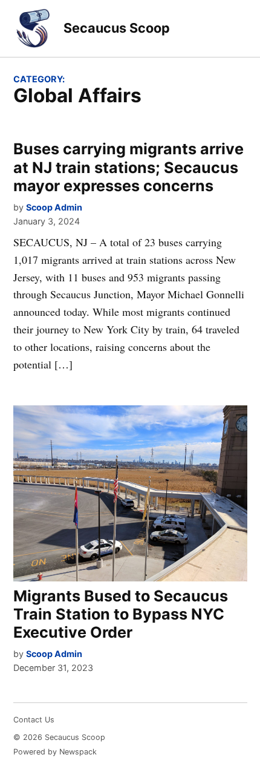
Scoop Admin (54, 207)
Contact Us (33, 719)
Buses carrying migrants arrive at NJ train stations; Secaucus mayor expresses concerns (128, 167)
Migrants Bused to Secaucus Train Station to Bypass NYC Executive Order (120, 614)
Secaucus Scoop (116, 28)
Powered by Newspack (55, 751)
